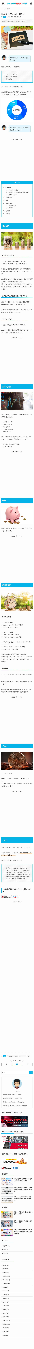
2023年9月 (6, 1328)
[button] (6, 1064)
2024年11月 (6, 1280)
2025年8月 (6, 1265)
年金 (28, 1056)
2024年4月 (6, 1305)
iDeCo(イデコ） (13, 194)
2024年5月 (6, 1302)
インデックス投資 (13, 190)
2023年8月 (6, 1331)
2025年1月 (6, 1272)
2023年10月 (6, 1324)
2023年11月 (6, 1320)
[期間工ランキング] (6, 897)
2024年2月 (6, 1313)
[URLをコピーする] (28, 1064)
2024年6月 (6, 1298)
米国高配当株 (12, 205)
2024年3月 (6, 1309)
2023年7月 (6, 1335)
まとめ (7, 213)
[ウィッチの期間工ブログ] (17, 3)
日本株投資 (8, 197)
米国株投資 (8, 203)
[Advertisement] (17, 158)
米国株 (16, 1056)
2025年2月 (6, 1269)
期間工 (6, 1246)
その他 (7, 211)
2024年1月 (6, 1317)
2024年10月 (6, 1283)
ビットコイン (22, 1056)
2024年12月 (6, 1276)
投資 (4, 16)
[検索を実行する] (31, 1072)
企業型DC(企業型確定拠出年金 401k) (19, 192)
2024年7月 (6, 1294)
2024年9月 (6, 1287)
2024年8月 (6, 1291)
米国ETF (11, 208)
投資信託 (8, 188)
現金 (6, 200)
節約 (5, 1249)
